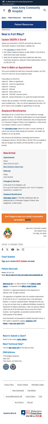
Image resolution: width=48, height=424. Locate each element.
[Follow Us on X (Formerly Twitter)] (7, 250)
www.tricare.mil (8, 284)
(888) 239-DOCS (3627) (11, 164)
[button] (9, 4)
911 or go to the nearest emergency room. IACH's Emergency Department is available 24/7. (23, 188)
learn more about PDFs (17, 323)
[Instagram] (23, 250)
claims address (22, 339)
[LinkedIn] (18, 250)
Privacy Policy (9, 385)
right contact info (14, 348)
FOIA (40, 396)
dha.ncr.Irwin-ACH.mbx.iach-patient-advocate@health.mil (24, 275)
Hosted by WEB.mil (9, 413)
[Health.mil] (13, 366)
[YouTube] (12, 250)
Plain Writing (31, 390)
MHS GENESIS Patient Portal (13, 167)
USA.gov (30, 402)
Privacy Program (22, 385)
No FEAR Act (19, 402)
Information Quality (37, 385)
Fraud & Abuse (30, 396)
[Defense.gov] (6, 366)
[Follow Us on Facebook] (2, 250)
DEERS (28, 219)
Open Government (18, 390)
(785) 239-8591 (8, 177)
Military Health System (29, 286)
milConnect (11, 50)
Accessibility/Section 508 (14, 396)
